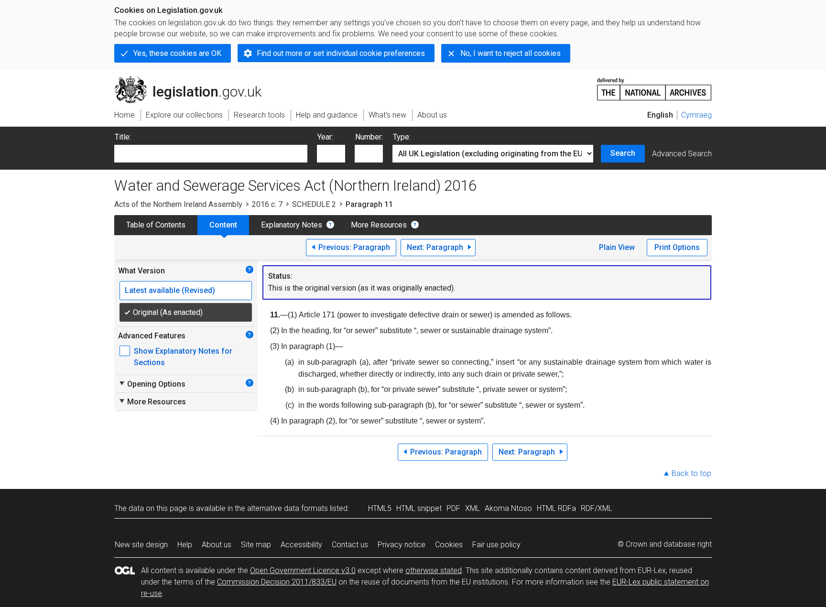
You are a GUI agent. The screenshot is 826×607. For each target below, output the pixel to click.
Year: (325, 136)
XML (472, 508)
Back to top (691, 473)
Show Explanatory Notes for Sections (183, 357)
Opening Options (151, 384)
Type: (402, 136)
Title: (123, 136)
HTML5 (379, 508)
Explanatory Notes (291, 224)
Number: (369, 136)
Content (223, 224)
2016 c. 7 (267, 204)
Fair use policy (496, 544)
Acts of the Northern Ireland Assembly (178, 204)
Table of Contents (155, 224)
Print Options (677, 247)
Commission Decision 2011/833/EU (277, 581)
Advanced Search (682, 153)
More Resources (379, 224)
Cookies (449, 544)
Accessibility (301, 544)
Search (622, 153)
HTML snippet (419, 508)
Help (184, 544)
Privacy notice (401, 544)
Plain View (617, 247)
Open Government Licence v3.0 (303, 570)
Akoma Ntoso (508, 508)
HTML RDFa (556, 508)
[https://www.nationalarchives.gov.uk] (654, 85)
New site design (141, 544)
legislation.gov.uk (193, 80)
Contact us (350, 544)
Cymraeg (696, 114)
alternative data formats (287, 508)
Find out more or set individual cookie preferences (341, 53)
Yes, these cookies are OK (177, 53)
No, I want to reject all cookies (510, 53)
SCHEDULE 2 (314, 204)
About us (216, 544)
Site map (256, 544)
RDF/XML (596, 508)
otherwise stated (433, 570)
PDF (453, 508)
